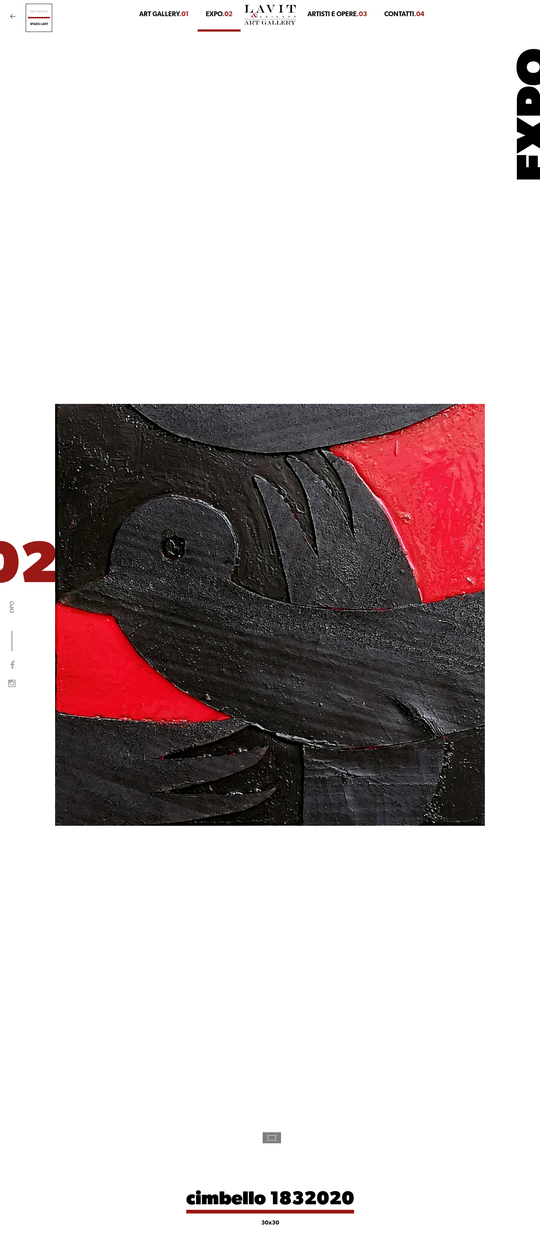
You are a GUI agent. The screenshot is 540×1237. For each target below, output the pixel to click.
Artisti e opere (337, 14)
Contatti (404, 14)
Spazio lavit (39, 24)
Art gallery (39, 11)
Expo (219, 14)
